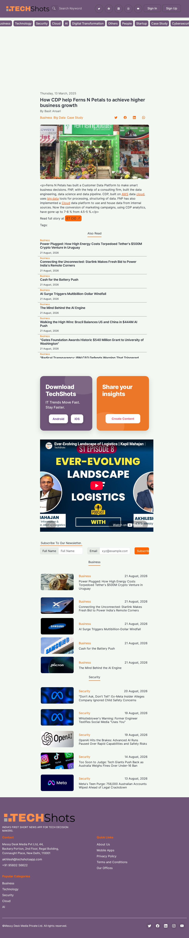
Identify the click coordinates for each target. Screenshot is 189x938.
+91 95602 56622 (15, 865)
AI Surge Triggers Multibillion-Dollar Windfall (73, 294)
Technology (23, 23)
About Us (103, 844)
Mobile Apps (105, 850)
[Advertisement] (94, 56)
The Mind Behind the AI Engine (62, 308)
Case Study (159, 23)
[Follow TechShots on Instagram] (128, 9)
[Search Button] (54, 8)
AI (66, 23)
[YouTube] (182, 926)
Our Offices (105, 868)
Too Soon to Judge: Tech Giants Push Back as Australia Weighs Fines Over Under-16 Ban (111, 763)
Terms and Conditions (112, 862)
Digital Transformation (88, 23)
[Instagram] (174, 926)
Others (113, 23)
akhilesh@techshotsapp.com (22, 859)
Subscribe (143, 551)
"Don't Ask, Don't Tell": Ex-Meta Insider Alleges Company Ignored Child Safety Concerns (111, 698)
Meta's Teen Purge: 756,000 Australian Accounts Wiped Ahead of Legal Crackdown (113, 785)
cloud (140, 194)
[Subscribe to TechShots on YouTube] (138, 9)
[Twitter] (116, 117)
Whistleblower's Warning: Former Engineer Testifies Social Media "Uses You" (108, 720)
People (127, 23)
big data (53, 198)
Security (42, 23)
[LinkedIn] (134, 117)
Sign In (152, 8)
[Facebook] (125, 117)
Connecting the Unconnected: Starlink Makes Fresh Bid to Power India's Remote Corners (110, 608)
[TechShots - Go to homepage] (27, 8)
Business (46, 117)
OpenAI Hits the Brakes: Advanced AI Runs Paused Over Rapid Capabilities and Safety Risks (113, 741)
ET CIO (71, 218)
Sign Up (171, 8)
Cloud (56, 23)
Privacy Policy (106, 856)
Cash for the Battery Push (59, 279)
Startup (141, 23)
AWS (125, 194)
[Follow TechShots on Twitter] (99, 9)
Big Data (60, 117)
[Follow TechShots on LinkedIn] (118, 9)
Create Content (123, 418)
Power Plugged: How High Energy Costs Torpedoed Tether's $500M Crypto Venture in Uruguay (111, 584)
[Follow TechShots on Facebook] (109, 9)
